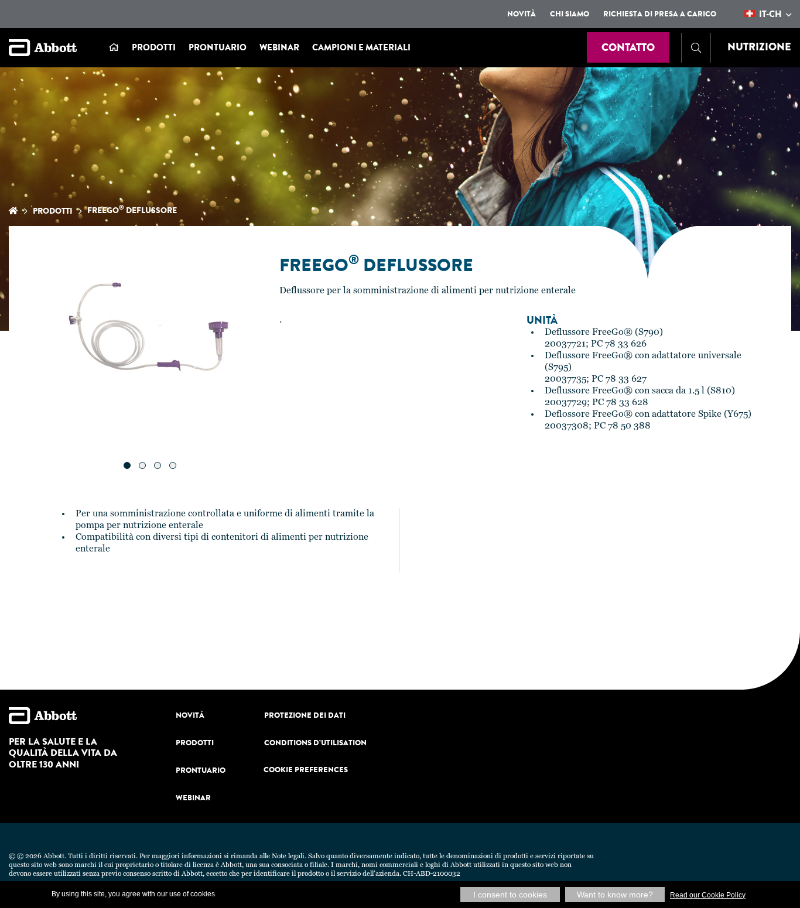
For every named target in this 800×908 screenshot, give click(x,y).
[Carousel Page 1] (127, 465)
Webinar (279, 47)
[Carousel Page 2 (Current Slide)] (142, 465)
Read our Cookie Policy (708, 895)
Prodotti (154, 47)
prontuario (218, 47)
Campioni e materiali (361, 47)
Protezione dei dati (305, 715)
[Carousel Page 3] (157, 465)
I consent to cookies (510, 894)
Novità (521, 13)
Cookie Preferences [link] (306, 769)
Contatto (628, 47)
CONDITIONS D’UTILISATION (315, 742)
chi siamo (569, 13)
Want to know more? (615, 894)
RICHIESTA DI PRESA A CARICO (659, 13)
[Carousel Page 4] (172, 465)
